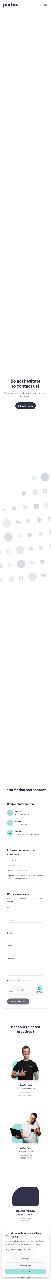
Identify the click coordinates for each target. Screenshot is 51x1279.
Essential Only (25, 1265)
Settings (25, 1258)
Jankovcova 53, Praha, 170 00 (27, 834)
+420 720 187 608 (25, 1095)
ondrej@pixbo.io (25, 1155)
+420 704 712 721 (22, 814)
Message (10, 958)
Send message (19, 1001)
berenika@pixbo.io (25, 1218)
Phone (9, 946)
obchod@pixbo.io (22, 824)
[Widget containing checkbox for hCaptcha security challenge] (25, 990)
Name (9, 907)
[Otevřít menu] (46, 5)
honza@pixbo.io (26, 1092)
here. (13, 901)
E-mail (9, 933)
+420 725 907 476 (25, 1158)
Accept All (25, 1271)
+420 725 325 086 (25, 1221)
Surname (10, 920)
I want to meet (27, 405)
